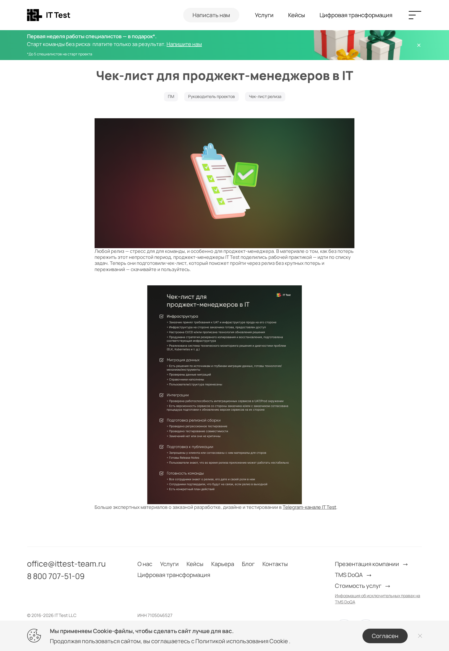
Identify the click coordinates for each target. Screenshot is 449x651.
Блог (248, 564)
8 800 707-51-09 (56, 576)
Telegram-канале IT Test (309, 507)
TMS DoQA (349, 575)
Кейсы (296, 15)
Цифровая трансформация (356, 15)
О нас (144, 564)
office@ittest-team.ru (66, 564)
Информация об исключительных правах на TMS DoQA (377, 599)
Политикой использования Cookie (242, 641)
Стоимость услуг (358, 586)
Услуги (264, 15)
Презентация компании (367, 564)
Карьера (222, 564)
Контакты (275, 564)
